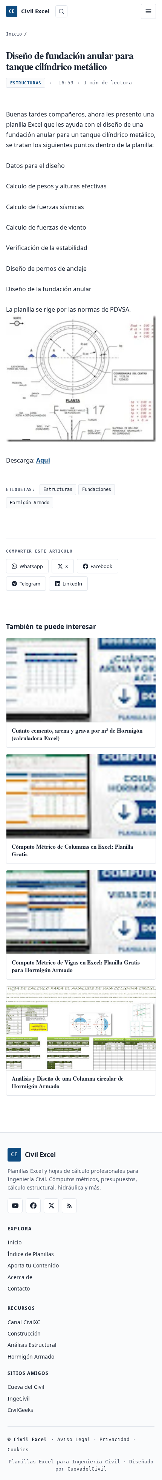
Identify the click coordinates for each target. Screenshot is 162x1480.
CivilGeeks (20, 1409)
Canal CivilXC (24, 1322)
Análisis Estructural (32, 1344)
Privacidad (114, 1439)
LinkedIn (72, 583)
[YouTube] (15, 1205)
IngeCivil (19, 1398)
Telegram (30, 583)
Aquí (43, 460)
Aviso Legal (73, 1439)
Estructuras (25, 83)
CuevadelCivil (87, 1469)
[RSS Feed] (69, 1205)
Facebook (101, 566)
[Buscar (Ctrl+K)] (61, 11)
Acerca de (20, 1277)
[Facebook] (33, 1205)
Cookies (18, 1449)
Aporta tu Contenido (33, 1265)
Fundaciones (96, 489)
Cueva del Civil (26, 1386)
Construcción (24, 1333)
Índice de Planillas (31, 1254)
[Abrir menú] (148, 11)
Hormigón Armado (29, 502)
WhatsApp (31, 566)
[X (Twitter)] (51, 1205)
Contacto (19, 1288)
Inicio (14, 34)
